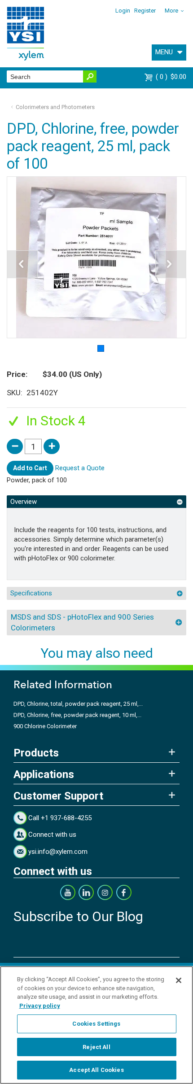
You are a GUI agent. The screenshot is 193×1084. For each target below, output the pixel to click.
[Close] (179, 980)
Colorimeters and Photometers (55, 107)
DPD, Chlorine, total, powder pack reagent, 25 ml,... (78, 703)
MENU (164, 52)
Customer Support (58, 796)
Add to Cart (30, 468)
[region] (96, 1025)
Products (36, 753)
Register (145, 10)
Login (122, 10)
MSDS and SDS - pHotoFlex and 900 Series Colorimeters (82, 622)
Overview (23, 502)
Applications (43, 774)
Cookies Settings (96, 1023)
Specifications (31, 593)
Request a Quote (80, 468)
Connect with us (52, 834)
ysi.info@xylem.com (58, 852)
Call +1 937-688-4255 (60, 818)
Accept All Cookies (96, 1070)
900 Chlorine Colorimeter (45, 726)
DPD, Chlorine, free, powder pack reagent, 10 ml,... (77, 715)
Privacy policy (39, 1005)
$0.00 (172, 77)
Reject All (96, 1047)
